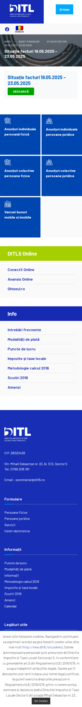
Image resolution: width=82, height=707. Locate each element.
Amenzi (14, 387)
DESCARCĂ (21, 91)
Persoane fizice (15, 512)
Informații (11, 575)
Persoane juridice (17, 518)
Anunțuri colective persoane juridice (61, 173)
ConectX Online (21, 269)
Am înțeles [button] (41, 701)
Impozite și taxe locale (27, 358)
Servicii (10, 525)
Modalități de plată (23, 339)
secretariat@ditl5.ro (30, 480)
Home (7, 41)
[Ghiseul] (17, 29)
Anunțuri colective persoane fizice (19, 173)
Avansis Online (20, 279)
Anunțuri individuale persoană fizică (20, 131)
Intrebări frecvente (24, 329)
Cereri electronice (17, 531)
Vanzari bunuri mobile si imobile (17, 214)
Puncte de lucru (21, 348)
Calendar (10, 606)
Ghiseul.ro (16, 288)
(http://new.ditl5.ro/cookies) (42, 647)
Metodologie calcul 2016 (28, 368)
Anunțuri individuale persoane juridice (62, 131)
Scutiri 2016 (18, 377)
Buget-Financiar (29, 41)
